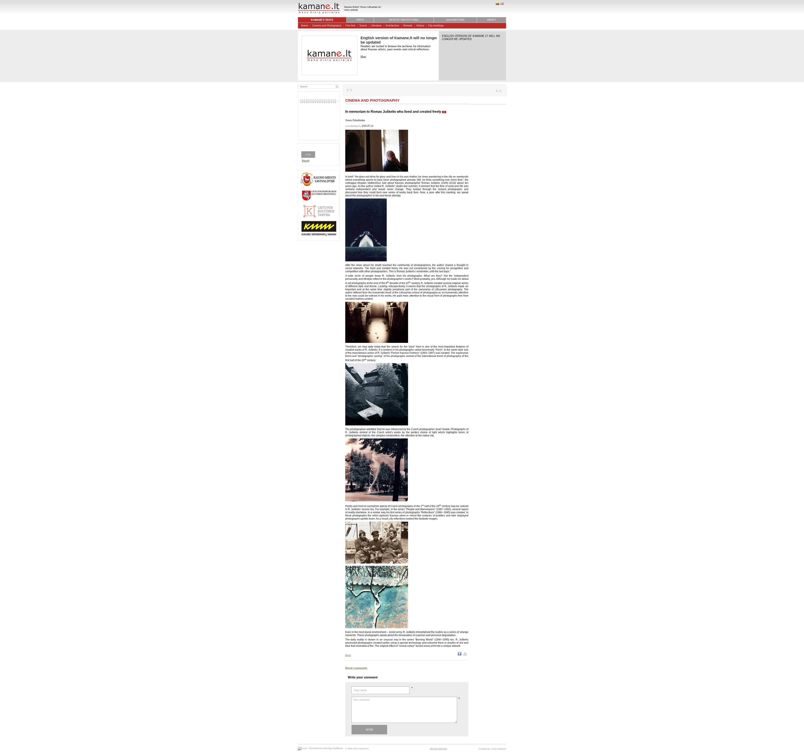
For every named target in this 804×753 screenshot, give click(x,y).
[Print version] (465, 654)
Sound (363, 25)
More (363, 56)
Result (305, 160)
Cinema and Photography (326, 25)
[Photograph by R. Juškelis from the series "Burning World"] (376, 627)
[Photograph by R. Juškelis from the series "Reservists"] (376, 562)
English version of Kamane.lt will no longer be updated (471, 37)
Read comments (356, 668)
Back (348, 655)
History (420, 25)
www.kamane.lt (352, 125)
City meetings (436, 25)
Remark (407, 25)
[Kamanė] (319, 13)
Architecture (392, 25)
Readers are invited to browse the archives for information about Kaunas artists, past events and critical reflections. (395, 48)
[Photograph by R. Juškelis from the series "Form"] (366, 260)
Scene (304, 25)
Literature (376, 25)
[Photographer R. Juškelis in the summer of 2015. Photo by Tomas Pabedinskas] (376, 170)
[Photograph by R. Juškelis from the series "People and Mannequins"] (376, 500)
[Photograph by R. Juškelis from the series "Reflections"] (376, 424)
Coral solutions (498, 749)
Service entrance (438, 748)
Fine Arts (350, 25)
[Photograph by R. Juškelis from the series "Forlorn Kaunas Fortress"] (376, 342)
